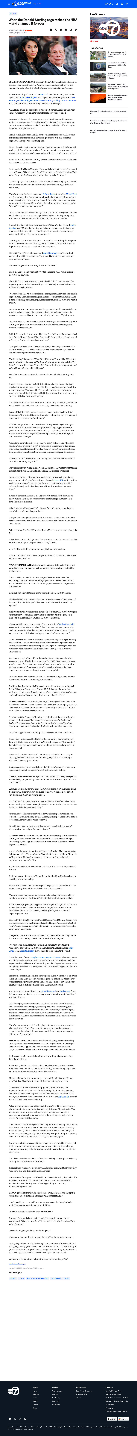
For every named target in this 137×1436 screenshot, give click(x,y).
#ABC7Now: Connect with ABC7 (117, 1398)
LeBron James (49, 194)
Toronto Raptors (27, 950)
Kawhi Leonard (49, 991)
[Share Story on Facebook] (51, 30)
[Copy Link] (75, 30)
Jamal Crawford (50, 252)
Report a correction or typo (17, 1264)
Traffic (35, 1398)
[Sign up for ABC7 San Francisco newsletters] (25, 1419)
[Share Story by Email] (70, 30)
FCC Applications (104, 1427)
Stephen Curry (37, 957)
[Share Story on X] (56, 30)
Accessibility (110, 1405)
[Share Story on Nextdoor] (66, 30)
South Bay (56, 1398)
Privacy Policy (12, 1427)
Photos (35, 1405)
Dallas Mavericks (66, 624)
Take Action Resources (84, 1391)
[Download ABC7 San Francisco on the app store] (112, 1419)
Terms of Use (67, 1427)
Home (35, 1391)
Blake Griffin (58, 480)
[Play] (109, 28)
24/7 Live (37, 4)
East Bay (55, 1394)
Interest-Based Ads (78, 1427)
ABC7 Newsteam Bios (113, 1394)
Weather (36, 1394)
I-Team (78, 1398)
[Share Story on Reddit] (61, 30)
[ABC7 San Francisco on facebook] (10, 1419)
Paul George (65, 991)
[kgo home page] (13, 1391)
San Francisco (57, 1391)
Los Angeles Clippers (27, 97)
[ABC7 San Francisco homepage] (21, 4)
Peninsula (55, 1401)
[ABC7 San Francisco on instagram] (20, 1419)
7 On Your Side (81, 1394)
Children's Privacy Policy (38, 1427)
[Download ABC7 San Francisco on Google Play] (123, 1419)
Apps (34, 1408)
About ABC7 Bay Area (113, 1391)
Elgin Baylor (63, 1096)
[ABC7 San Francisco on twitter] (15, 1419)
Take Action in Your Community (117, 1401)
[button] (9, 4)
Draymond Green (52, 957)
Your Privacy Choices (23, 1427)
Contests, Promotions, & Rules (116, 1411)
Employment (110, 1408)
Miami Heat (71, 194)
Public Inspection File (92, 1427)
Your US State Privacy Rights (54, 1427)
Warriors (44, 94)
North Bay (56, 1405)
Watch (35, 1401)
